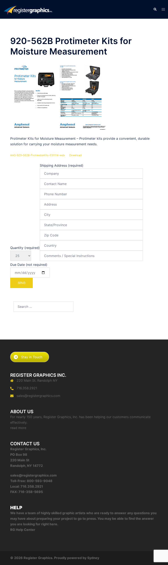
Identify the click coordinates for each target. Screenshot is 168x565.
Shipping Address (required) (61, 165)
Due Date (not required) (28, 265)
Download (75, 155)
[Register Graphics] (28, 9)
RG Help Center (22, 530)
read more (18, 428)
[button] (155, 9)
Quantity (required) (25, 248)
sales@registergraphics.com (38, 396)
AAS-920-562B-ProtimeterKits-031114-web (37, 155)
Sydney (93, 558)
